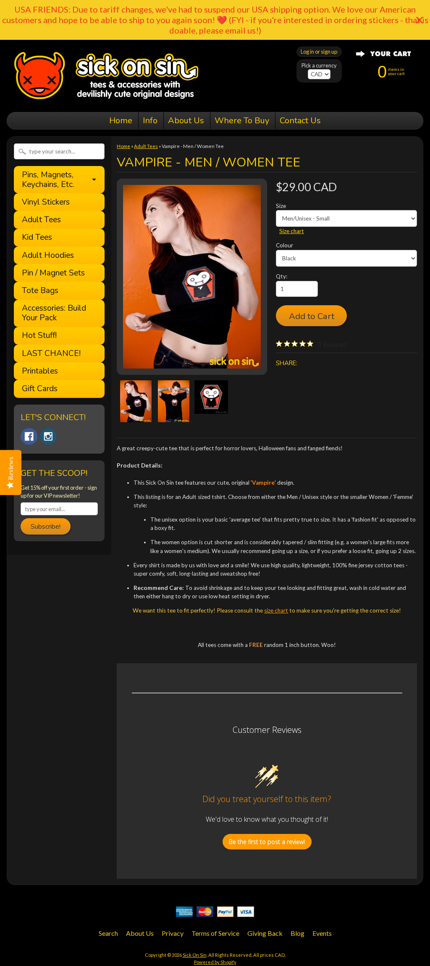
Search (108, 933)
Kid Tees (37, 237)
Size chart (291, 231)
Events (322, 933)
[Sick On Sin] (106, 100)
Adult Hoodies (48, 255)
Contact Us (300, 120)
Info (150, 120)
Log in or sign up (319, 51)
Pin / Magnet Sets (53, 273)
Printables (40, 371)
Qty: (281, 276)
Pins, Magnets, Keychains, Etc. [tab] (48, 179)
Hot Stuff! (39, 335)
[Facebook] (29, 436)
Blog (297, 933)
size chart (276, 610)
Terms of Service (215, 933)
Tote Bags (40, 291)
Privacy (173, 933)
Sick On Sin (195, 955)
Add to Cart (311, 316)
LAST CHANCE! (51, 353)
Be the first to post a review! (267, 842)
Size (281, 206)
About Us (186, 120)
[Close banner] (419, 20)
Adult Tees (41, 220)
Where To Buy (242, 120)
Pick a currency (319, 65)
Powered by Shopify (215, 962)
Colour (284, 245)
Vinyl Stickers (46, 202)
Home (120, 120)
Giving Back (265, 933)
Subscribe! (45, 526)
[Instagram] (48, 436)
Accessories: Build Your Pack (54, 313)
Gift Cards (40, 389)
